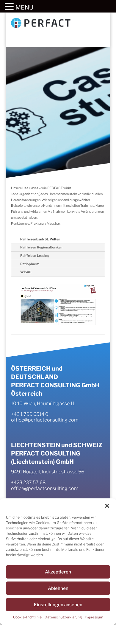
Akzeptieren (58, 572)
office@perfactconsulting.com (44, 420)
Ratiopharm (29, 264)
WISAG (25, 272)
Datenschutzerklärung (63, 617)
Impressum (94, 617)
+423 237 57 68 (28, 482)
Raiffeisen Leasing (34, 256)
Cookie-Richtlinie (27, 617)
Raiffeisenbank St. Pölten (40, 239)
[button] (107, 506)
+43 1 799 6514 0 (29, 414)
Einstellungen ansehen (58, 604)
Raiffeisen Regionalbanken (41, 247)
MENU (24, 7)
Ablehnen (58, 588)
